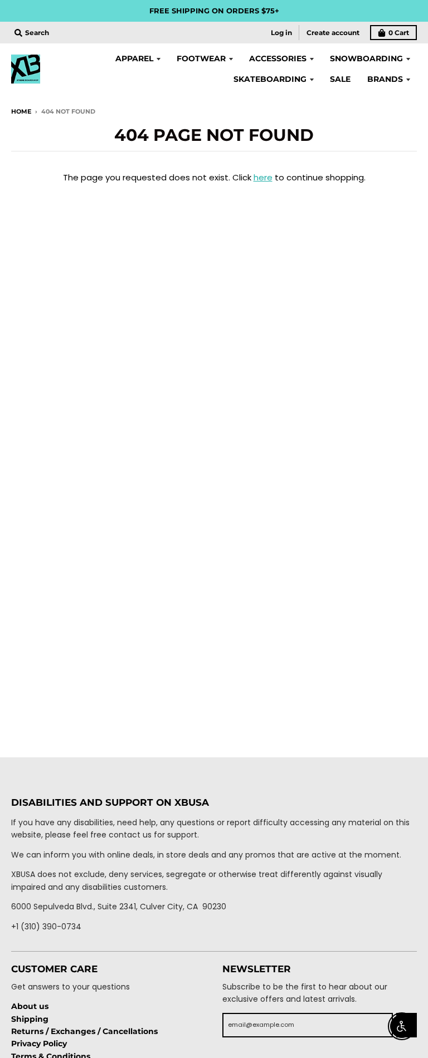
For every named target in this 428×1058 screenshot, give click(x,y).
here (263, 177)
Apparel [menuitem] (134, 58)
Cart (398, 32)
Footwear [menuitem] (201, 58)
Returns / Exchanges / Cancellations (84, 1031)
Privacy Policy (39, 1044)
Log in (281, 32)
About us (29, 1006)
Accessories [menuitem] (278, 58)
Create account (333, 32)
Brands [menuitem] (385, 79)
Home (21, 111)
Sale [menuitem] (340, 79)
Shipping (29, 1019)
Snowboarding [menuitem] (366, 58)
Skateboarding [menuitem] (270, 79)
